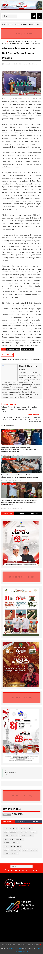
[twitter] (8, 870)
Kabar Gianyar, (32, 64)
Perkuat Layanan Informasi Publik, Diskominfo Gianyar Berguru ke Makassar (19, 476)
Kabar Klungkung (12, 850)
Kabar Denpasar (28, 832)
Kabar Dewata (10, 835)
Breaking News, (21, 64)
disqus (21, 513)
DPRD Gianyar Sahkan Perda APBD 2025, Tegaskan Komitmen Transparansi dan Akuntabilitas (19, 502)
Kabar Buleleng (11, 832)
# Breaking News (13, 349)
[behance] (30, 870)
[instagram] (33, 870)
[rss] (26, 870)
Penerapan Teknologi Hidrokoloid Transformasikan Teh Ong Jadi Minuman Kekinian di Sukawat (19, 449)
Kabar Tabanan (11, 853)
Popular (21, 822)
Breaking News (14, 41)
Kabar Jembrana (11, 843)
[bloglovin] (19, 870)
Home (4, 41)
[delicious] (37, 870)
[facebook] (5, 870)
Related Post (7, 426)
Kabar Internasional (13, 839)
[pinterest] (16, 870)
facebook (8, 513)
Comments (35, 822)
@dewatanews (10, 773)
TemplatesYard (15, 948)
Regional (8, 822)
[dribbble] (23, 870)
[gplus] (12, 870)
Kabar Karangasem (12, 846)
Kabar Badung (10, 828)
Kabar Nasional (30, 850)
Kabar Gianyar (27, 41)
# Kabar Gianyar (27, 349)
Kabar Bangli (26, 828)
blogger (34, 513)
